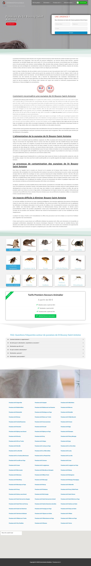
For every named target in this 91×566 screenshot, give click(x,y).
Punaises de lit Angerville (15, 402)
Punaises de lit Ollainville (67, 484)
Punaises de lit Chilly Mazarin (68, 417)
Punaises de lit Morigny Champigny (70, 479)
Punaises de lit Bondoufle (15, 412)
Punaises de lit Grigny (40, 441)
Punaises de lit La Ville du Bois (42, 450)
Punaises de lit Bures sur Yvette (43, 417)
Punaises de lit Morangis (41, 479)
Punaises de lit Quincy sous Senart (18, 494)
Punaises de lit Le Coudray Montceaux (19, 455)
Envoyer (71, 32)
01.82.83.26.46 (83, 2)
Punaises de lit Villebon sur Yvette (17, 518)
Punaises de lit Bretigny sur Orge (43, 412)
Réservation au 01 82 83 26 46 (46, 316)
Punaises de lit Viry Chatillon (16, 523)
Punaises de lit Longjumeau (42, 465)
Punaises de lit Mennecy (15, 475)
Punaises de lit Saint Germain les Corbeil (45, 499)
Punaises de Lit (56, 562)
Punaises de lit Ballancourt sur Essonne (45, 407)
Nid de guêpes (36, 2)
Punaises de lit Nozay (40, 484)
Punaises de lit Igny (66, 441)
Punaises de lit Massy (66, 470)
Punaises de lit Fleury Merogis (68, 436)
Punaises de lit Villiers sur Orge (69, 518)
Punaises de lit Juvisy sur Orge (43, 446)
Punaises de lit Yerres (66, 523)
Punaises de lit (56, 2)
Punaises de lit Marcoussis (16, 470)
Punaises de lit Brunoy (14, 417)
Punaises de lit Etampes (67, 431)
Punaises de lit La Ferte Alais (68, 446)
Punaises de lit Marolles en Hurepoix (44, 470)
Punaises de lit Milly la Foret (42, 475)
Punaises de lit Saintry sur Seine (69, 504)
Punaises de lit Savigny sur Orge (43, 508)
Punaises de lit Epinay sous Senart (17, 431)
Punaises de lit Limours (41, 460)
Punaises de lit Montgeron (67, 475)
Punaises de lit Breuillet (67, 412)
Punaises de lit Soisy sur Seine (68, 508)
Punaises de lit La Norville (15, 450)
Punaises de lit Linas (66, 460)
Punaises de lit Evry (40, 436)
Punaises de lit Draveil (40, 426)
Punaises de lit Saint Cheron (68, 494)
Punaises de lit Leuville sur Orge (17, 460)
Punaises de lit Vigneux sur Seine (43, 513)
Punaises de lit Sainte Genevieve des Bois (45, 504)
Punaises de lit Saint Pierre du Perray (18, 504)
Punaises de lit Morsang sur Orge (17, 484)
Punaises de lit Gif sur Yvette (16, 441)
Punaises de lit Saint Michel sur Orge (70, 499)
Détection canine (68, 2)
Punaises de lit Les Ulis (66, 455)
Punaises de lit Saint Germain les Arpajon (19, 499)
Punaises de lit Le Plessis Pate (42, 455)
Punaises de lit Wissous (41, 523)
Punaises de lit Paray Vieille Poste (69, 489)
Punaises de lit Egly (66, 426)
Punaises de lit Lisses (14, 465)
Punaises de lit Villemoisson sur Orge (44, 518)
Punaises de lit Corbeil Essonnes (17, 422)
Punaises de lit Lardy (66, 450)
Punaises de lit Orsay (14, 489)
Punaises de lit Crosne (66, 422)
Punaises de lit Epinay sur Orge (43, 431)
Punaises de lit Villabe (66, 513)
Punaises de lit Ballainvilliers (16, 407)
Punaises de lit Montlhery (15, 479)
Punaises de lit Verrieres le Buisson (18, 513)
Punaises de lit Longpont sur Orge (69, 465)
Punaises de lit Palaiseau (41, 489)
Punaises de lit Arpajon (41, 402)
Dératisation (46, 2)
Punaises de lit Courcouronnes (42, 422)
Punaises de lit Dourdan (15, 426)
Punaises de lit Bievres (66, 407)
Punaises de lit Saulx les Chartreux (18, 508)
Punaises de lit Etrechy (15, 436)
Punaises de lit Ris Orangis (41, 494)
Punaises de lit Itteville (14, 446)
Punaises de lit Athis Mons (67, 402)
